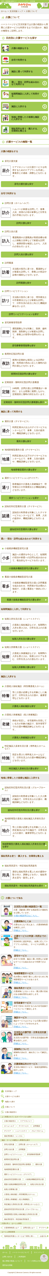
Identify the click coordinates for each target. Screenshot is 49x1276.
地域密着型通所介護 (11, 1169)
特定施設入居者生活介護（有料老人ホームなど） (22, 1204)
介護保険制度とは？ (11, 1228)
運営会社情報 (7, 1265)
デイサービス (24, 1126)
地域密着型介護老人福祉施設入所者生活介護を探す (23, 845)
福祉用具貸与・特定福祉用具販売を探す (24, 885)
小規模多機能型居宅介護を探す (24, 568)
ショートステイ (21, 1131)
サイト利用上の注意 (34, 1261)
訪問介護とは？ (29, 1228)
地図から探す (10, 1102)
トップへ (44, 1259)
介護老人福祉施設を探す (24, 706)
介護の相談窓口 (11, 1112)
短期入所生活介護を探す (24, 639)
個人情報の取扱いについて (12, 1261)
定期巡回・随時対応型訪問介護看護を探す (24, 402)
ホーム (4, 11)
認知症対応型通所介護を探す (24, 529)
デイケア (7, 1131)
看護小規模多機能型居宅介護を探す (24, 600)
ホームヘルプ (9, 1126)
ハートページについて (20, 1252)
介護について (31, 11)
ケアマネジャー (26, 1121)
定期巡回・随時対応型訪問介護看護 (17, 1164)
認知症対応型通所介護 (12, 1179)
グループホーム (37, 1131)
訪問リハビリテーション (13, 1154)
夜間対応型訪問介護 (11, 1159)
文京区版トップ (16, 11)
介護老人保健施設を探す (24, 737)
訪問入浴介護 (9, 1149)
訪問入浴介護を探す (24, 254)
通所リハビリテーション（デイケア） (18, 1174)
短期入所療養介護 (10, 1189)
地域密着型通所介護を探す (24, 469)
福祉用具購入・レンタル (13, 1136)
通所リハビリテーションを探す (24, 498)
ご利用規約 (21, 1257)
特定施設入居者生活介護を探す (24, 768)
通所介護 (38, 1164)
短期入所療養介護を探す (24, 667)
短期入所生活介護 (37, 1184)
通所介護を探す (23, 441)
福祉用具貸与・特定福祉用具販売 (16, 1219)
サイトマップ (39, 1252)
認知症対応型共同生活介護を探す (24, 810)
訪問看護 (36, 1126)
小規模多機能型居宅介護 (34, 1179)
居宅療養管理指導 (33, 1154)
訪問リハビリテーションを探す (24, 314)
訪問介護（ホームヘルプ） (29, 1144)
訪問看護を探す (23, 283)
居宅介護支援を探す (24, 184)
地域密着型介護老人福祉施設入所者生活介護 (20, 1214)
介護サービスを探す (12, 1096)
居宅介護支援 (9, 1144)
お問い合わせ (7, 1257)
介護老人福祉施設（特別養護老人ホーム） (20, 1194)
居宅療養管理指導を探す (24, 345)
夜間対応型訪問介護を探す (24, 374)
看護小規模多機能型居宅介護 (15, 1184)
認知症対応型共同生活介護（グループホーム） (21, 1209)
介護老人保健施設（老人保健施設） (17, 1199)
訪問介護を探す (23, 223)
